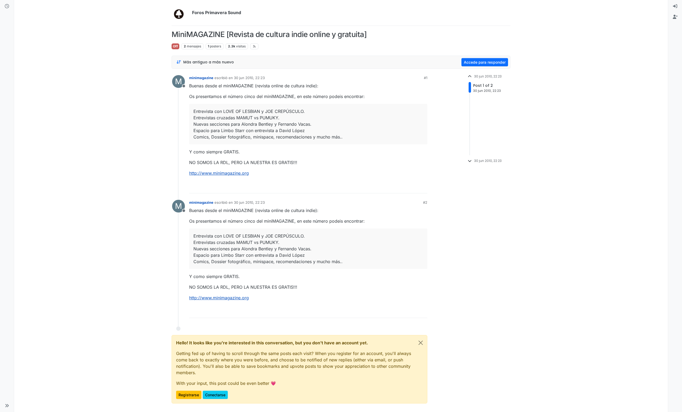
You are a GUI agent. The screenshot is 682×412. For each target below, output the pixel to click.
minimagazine (201, 78)
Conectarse (215, 395)
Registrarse (188, 395)
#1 (425, 78)
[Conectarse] (675, 6)
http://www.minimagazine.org (219, 173)
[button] (7, 405)
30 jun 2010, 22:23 (249, 78)
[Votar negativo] (412, 187)
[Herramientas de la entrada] (423, 187)
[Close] (420, 342)
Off (175, 46)
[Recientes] (7, 6)
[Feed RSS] (254, 46)
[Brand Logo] (181, 12)
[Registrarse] (675, 17)
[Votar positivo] (393, 187)
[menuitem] (675, 6)
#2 (425, 202)
